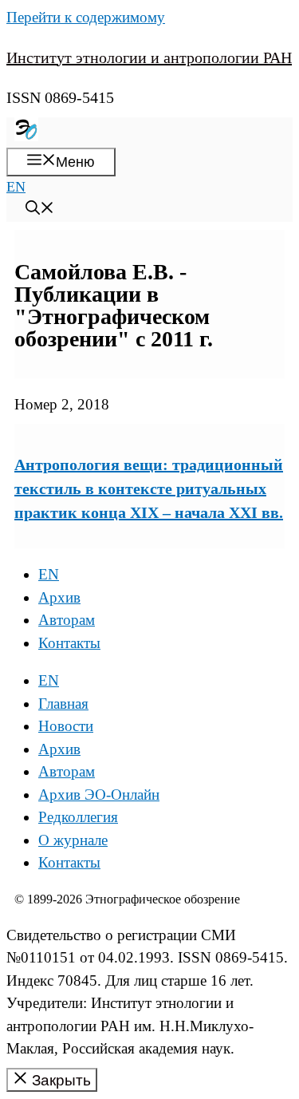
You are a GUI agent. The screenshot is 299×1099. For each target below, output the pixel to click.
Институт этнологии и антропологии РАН (149, 57)
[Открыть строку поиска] (39, 210)
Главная (63, 703)
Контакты (69, 642)
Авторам (66, 619)
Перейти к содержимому (85, 17)
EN (16, 187)
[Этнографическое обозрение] (26, 136)
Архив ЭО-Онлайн (98, 794)
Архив (59, 597)
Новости (65, 726)
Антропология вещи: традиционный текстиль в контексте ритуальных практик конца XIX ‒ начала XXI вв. (148, 488)
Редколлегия (78, 816)
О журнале (73, 840)
